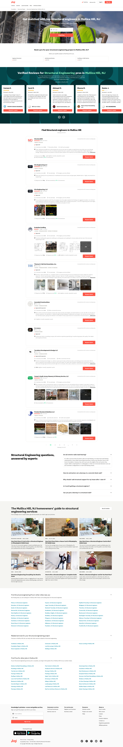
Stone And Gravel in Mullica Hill (87, 684)
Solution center (86, 709)
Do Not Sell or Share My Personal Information (40, 741)
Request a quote (13, 110)
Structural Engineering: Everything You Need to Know (26, 575)
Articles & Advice (37, 5)
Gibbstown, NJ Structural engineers (54, 623)
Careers (101, 714)
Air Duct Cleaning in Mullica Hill (87, 681)
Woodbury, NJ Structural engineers (54, 615)
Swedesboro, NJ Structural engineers (54, 610)
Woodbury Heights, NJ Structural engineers (56, 613)
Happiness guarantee (104, 723)
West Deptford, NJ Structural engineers (21, 613)
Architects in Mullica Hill (17, 643)
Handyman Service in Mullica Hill (53, 668)
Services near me (51, 711)
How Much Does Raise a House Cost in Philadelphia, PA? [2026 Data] (61, 542)
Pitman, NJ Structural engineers (19, 603)
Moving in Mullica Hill (50, 671)
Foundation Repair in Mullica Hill (19, 646)
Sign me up (27, 721)
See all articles (106, 508)
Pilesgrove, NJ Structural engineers (54, 618)
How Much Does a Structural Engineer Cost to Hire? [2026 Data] (95, 542)
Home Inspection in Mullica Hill (19, 648)
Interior (13, 5)
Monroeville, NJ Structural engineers (20, 610)
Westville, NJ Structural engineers (88, 623)
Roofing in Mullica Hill (16, 676)
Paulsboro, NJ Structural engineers (54, 626)
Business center (68, 711)
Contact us (101, 720)
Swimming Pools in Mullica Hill (87, 666)
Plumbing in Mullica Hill (17, 668)
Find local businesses (52, 709)
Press (100, 716)
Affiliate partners (103, 725)
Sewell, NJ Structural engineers (19, 608)
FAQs (83, 714)
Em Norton (48, 571)
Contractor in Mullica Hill (51, 643)
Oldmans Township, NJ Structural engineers (90, 618)
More (31, 5)
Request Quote (89, 157)
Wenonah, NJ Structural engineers (20, 626)
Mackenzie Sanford (16, 538)
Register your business (70, 709)
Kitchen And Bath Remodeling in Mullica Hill (22, 666)
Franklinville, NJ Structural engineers (88, 626)
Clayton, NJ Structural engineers (53, 603)
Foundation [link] (13, 9)
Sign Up (108, 2)
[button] (39, 210)
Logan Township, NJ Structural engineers (55, 605)
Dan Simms (82, 538)
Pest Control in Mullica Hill (52, 666)
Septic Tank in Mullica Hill (51, 676)
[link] (4, 106)
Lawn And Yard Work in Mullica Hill (20, 679)
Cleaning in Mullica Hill (17, 686)
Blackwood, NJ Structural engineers (88, 613)
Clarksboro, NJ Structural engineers (20, 620)
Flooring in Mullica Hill (17, 689)
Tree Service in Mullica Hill (18, 671)
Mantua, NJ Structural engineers (19, 615)
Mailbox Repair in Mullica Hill (86, 686)
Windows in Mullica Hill (85, 679)
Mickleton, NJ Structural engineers (20, 618)
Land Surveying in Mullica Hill (52, 646)
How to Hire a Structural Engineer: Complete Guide (61, 574)
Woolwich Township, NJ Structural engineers (56, 608)
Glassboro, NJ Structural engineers (20, 605)
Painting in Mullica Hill (51, 673)
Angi (46, 538)
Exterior (18, 5)
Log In (100, 2)
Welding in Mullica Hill (51, 648)
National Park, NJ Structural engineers (89, 620)
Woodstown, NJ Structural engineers (54, 620)
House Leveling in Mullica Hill (86, 643)
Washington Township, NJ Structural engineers (91, 615)
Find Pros (61, 35)
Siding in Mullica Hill (50, 681)
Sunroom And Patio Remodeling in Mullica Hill (91, 676)
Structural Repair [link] (21, 9)
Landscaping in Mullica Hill (52, 684)
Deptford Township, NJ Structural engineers (90, 603)
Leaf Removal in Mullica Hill (52, 686)
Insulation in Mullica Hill (85, 668)
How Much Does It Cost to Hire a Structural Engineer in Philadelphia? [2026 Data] (27, 542)
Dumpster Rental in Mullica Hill (87, 673)
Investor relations (103, 718)
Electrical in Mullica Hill (17, 681)
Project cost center (87, 711)
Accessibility (24, 741)
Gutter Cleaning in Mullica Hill (86, 689)
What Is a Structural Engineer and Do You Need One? (95, 574)
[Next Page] (77, 445)
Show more (92, 152)
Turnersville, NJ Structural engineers (88, 610)
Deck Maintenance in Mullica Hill (87, 671)
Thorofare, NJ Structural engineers (88, 608)
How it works (102, 709)
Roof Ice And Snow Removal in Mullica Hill (56, 689)
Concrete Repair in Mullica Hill (19, 684)
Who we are (102, 711)
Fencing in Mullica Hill (16, 673)
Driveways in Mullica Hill (51, 679)
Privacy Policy (30, 739)
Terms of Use (23, 739)
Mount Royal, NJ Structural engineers (20, 623)
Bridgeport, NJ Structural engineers (88, 605)
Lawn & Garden (24, 5)
